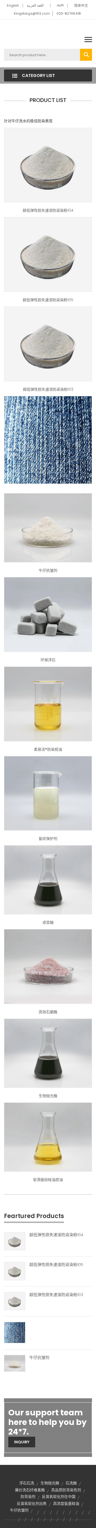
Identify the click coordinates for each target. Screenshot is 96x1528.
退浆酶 (48, 922)
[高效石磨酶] (48, 966)
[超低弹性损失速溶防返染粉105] (48, 254)
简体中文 (81, 5)
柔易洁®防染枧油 (48, 749)
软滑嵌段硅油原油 (48, 1179)
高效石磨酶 (48, 1012)
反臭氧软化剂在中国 (58, 1496)
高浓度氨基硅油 (66, 1503)
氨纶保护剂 (48, 838)
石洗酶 (71, 1483)
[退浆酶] (48, 879)
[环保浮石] (48, 614)
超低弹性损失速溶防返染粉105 (48, 300)
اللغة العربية (35, 5)
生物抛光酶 (48, 1095)
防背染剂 (28, 1496)
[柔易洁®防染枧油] (48, 703)
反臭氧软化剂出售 (32, 1503)
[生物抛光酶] (48, 1053)
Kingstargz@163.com (32, 13)
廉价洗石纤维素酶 (30, 1490)
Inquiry (21, 1442)
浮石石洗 (26, 1483)
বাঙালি (60, 5)
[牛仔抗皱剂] (48, 527)
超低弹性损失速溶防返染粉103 (48, 389)
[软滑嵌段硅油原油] (48, 1136)
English (13, 5)
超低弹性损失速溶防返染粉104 (48, 210)
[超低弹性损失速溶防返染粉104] (48, 164)
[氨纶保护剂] (48, 793)
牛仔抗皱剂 (48, 570)
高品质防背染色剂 (66, 1490)
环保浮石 (48, 660)
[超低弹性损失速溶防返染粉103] (48, 343)
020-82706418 (69, 13)
